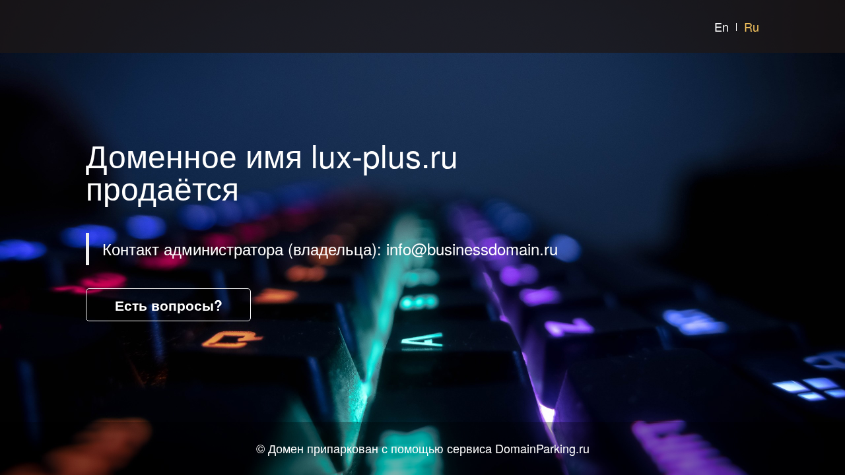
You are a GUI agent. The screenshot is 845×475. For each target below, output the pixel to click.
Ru (751, 26)
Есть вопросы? (168, 305)
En (721, 26)
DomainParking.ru (542, 448)
